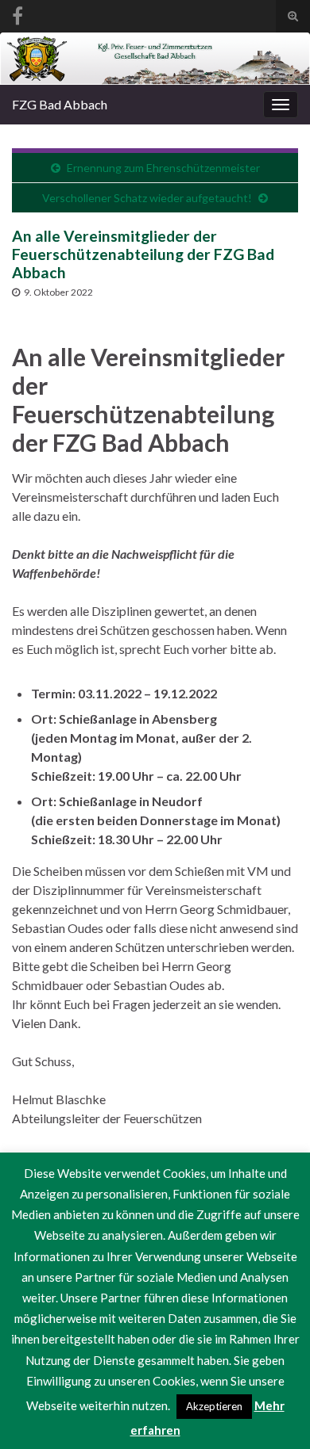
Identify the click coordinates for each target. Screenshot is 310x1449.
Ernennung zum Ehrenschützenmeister (163, 167)
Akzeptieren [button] (214, 1406)
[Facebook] (17, 13)
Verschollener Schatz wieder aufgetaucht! (147, 198)
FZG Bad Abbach (59, 104)
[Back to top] (274, 1413)
